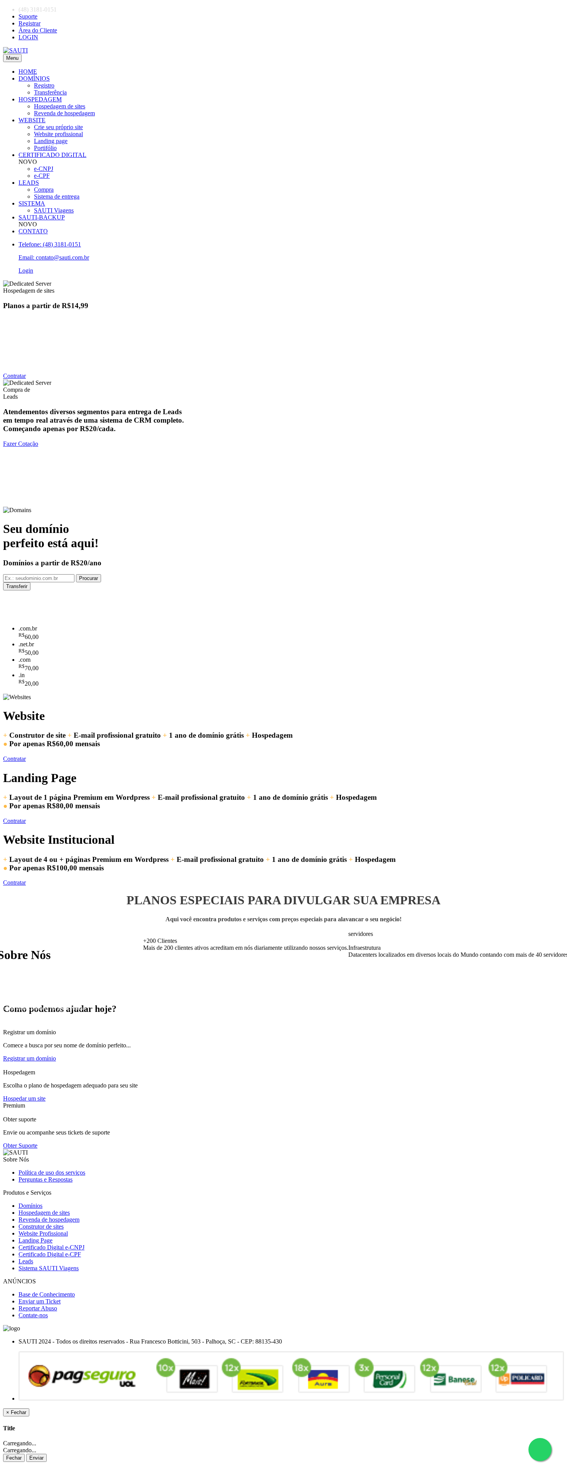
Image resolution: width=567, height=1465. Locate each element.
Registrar (29, 23)
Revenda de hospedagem (64, 113)
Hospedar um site (24, 1098)
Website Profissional (43, 1233)
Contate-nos (33, 1315)
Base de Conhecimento (47, 1294)
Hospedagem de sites (59, 106)
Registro (44, 85)
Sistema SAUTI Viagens (49, 1268)
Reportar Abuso (38, 1308)
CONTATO (33, 231)
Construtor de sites (41, 1226)
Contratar (14, 376)
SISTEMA (32, 203)
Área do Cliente (38, 30)
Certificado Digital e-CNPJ (51, 1247)
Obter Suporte (20, 1145)
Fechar (14, 1458)
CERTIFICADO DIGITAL (52, 155)
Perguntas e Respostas (46, 1179)
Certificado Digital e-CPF (50, 1254)
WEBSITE (32, 120)
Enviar (36, 1458)
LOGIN (28, 37)
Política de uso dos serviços (52, 1172)
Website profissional (58, 134)
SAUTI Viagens (54, 210)
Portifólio (45, 148)
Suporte (28, 16)
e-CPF (42, 175)
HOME (28, 71)
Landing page (51, 141)
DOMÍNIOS (34, 78)
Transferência (50, 92)
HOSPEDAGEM (40, 99)
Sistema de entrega (56, 196)
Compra (44, 189)
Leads (26, 1261)
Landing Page (35, 1240)
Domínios (30, 1205)
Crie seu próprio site (58, 127)
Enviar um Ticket (40, 1301)
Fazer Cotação (20, 443)
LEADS (29, 182)
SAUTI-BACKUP (42, 217)
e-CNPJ (43, 168)
